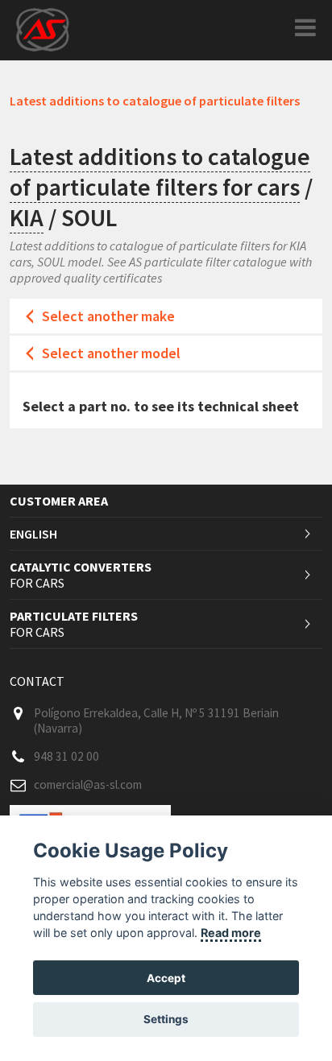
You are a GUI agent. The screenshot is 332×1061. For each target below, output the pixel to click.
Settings (166, 1019)
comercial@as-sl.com (88, 784)
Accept (166, 978)
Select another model (111, 353)
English (33, 534)
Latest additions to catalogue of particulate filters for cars (160, 171)
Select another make (108, 316)
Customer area (59, 501)
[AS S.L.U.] (42, 28)
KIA (27, 217)
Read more (231, 932)
